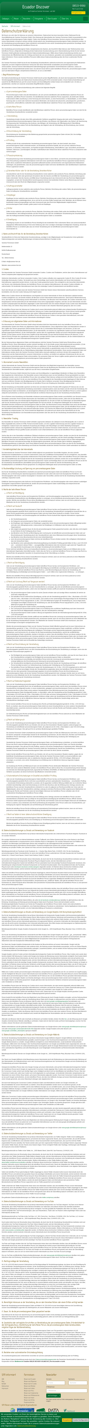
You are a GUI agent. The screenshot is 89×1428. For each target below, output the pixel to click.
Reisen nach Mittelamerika (31, 1395)
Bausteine (26, 18)
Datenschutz (5, 1386)
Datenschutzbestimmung (26, 1426)
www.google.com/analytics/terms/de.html (21, 1029)
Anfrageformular (77, 13)
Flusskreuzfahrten (29, 1402)
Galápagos (5, 18)
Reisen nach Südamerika (31, 1393)
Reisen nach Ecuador (30, 1379)
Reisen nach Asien (29, 1398)
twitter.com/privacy (48, 1197)
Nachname (71, 1379)
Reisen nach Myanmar (30, 1381)
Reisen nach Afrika (29, 1400)
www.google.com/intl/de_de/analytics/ (13, 1031)
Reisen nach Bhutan (29, 1386)
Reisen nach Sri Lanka (30, 1384)
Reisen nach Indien (29, 1388)
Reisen (16, 18)
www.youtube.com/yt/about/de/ (14, 1230)
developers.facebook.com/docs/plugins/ (26, 867)
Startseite (5, 26)
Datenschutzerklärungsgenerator (46, 1359)
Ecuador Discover (9, 9)
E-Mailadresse (50, 1387)
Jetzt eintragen (52, 1395)
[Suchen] (85, 19)
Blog (3, 1381)
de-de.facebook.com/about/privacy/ (49, 900)
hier (65, 1019)
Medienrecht (19, 1361)
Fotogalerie (39, 18)
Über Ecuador (52, 18)
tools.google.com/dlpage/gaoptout (57, 1001)
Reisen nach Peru (29, 1391)
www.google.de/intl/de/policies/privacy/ (74, 1026)
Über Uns (65, 18)
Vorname (48, 1379)
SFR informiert (15, 26)
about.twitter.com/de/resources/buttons (14, 1162)
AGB (3, 1379)
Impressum (5, 1388)
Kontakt (4, 1384)
